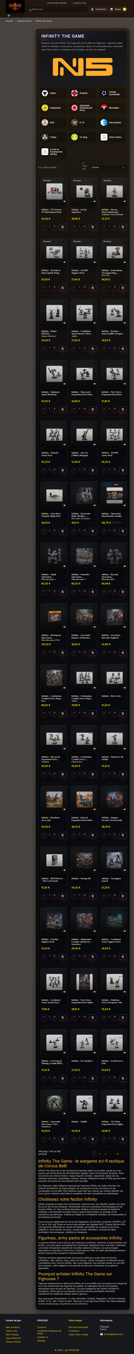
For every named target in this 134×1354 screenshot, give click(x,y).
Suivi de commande (78, 1327)
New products (13, 1327)
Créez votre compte (78, 1334)
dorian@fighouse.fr (113, 1334)
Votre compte (75, 1320)
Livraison (41, 1327)
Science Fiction (13, 1341)
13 (117, 1154)
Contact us (42, 1337)
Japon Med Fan (13, 1338)
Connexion (74, 1331)
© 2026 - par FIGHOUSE (67, 1350)
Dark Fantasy (12, 1334)
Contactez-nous (79, 3)
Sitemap (41, 1340)
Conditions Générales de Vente (49, 1332)
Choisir (108, 167)
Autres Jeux (11, 1331)
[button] (98, 9)
